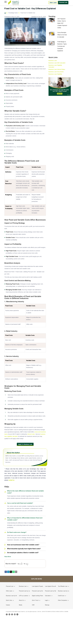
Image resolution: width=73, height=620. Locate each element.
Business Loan (53, 60)
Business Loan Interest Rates (57, 69)
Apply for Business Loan (25, 444)
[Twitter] (12, 614)
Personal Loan (63, 2)
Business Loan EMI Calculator (57, 63)
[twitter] (11, 572)
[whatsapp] (13, 572)
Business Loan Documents (56, 71)
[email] (16, 572)
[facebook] (5, 572)
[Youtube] (15, 614)
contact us (11, 480)
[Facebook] (7, 614)
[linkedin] (8, 572)
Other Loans (53, 2)
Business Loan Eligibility (55, 74)
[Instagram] (17, 614)
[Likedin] (9, 614)
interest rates (31, 434)
